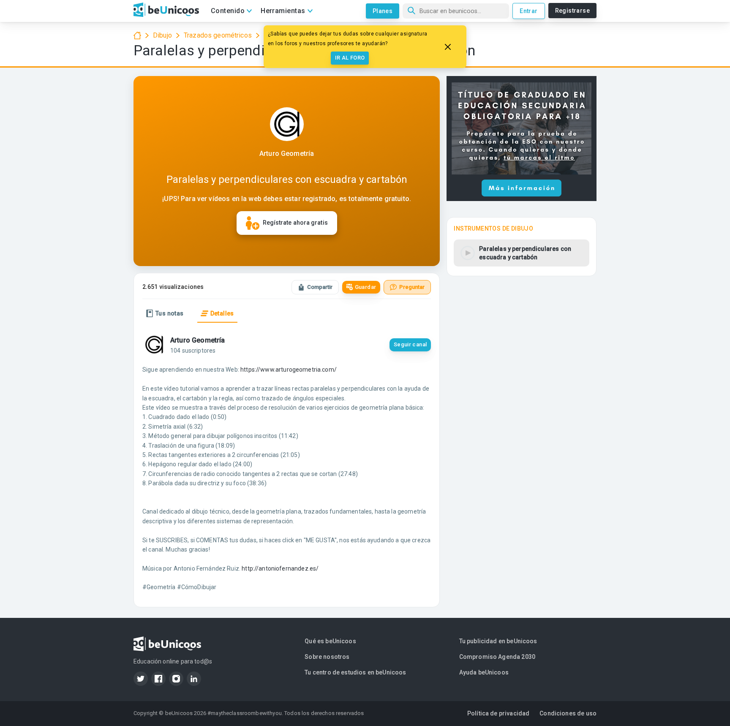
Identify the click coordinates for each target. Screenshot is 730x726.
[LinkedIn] (194, 679)
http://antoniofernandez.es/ (280, 568)
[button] (521, 252)
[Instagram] (176, 679)
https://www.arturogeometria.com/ (288, 369)
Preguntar (412, 287)
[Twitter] (140, 679)
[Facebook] (158, 679)
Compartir (319, 287)
